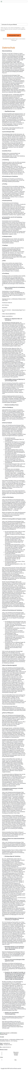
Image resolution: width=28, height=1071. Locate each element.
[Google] (9, 1065)
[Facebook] (2, 1065)
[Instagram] (5, 1065)
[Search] (26, 24)
